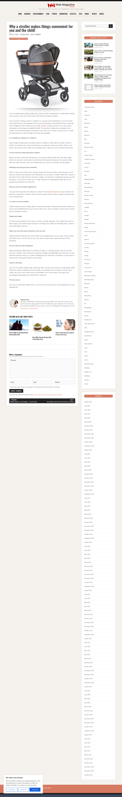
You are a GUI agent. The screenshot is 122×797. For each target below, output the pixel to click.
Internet (86, 239)
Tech (80, 14)
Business (27, 14)
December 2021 (89, 622)
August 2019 (88, 735)
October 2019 (88, 726)
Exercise (86, 191)
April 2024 (87, 510)
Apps (85, 111)
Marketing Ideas (89, 279)
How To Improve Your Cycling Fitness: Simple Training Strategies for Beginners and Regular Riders (103, 77)
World (101, 14)
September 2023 (89, 538)
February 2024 (88, 518)
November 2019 (89, 722)
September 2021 (89, 634)
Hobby (86, 227)
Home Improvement (90, 231)
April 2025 (87, 466)
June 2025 (87, 458)
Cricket (86, 167)
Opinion (86, 299)
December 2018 (89, 767)
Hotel (85, 235)
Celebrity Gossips (89, 159)
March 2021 (87, 658)
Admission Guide (89, 107)
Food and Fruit (88, 203)
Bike (85, 139)
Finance (86, 199)
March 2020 (87, 706)
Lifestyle (73, 14)
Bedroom (87, 135)
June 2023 (87, 550)
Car (85, 151)
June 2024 (87, 502)
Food (47, 14)
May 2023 (87, 554)
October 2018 (88, 775)
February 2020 (88, 710)
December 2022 (89, 574)
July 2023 (87, 546)
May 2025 (87, 462)
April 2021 (87, 654)
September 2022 (89, 586)
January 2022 (88, 618)
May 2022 (87, 602)
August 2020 (88, 686)
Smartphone (87, 335)
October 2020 (88, 678)
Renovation (63, 14)
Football (86, 207)
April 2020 (87, 702)
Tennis (86, 356)
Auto (85, 119)
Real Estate (87, 311)
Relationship (87, 319)
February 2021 (88, 662)
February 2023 (88, 566)
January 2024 (88, 522)
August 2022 (88, 590)
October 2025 (88, 442)
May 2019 (87, 747)
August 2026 (88, 402)
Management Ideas (90, 275)
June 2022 (87, 598)
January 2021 (88, 666)
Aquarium (87, 115)
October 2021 (88, 630)
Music (86, 291)
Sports (94, 14)
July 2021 (87, 642)
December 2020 (89, 670)
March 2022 (87, 610)
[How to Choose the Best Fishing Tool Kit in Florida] (88, 45)
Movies (86, 287)
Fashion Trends (88, 195)
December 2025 (89, 434)
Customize (11, 789)
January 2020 (88, 714)
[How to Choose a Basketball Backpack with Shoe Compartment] (88, 58)
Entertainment (38, 14)
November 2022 (89, 578)
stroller (43, 126)
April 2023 (87, 558)
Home (20, 14)
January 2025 (88, 478)
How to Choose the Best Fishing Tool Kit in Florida (101, 44)
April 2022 (87, 606)
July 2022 (87, 594)
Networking (87, 295)
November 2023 (89, 530)
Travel (87, 14)
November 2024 (89, 486)
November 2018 (89, 771)
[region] (23, 784)
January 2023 (88, 570)
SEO (85, 327)
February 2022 (88, 614)
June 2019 (87, 743)
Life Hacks (87, 259)
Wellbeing (87, 376)
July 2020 (87, 690)
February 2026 (88, 426)
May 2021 (87, 650)
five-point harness (52, 192)
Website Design (89, 364)
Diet (85, 175)
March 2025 (87, 470)
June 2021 (87, 646)
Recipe (86, 315)
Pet (85, 303)
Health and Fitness (89, 223)
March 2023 (87, 562)
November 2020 (89, 674)
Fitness (54, 14)
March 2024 (87, 514)
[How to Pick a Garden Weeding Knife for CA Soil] (88, 52)
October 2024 (88, 490)
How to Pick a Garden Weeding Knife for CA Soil (103, 51)
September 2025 (89, 446)
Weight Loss (88, 372)
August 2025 (88, 450)
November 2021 (89, 626)
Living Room (88, 267)
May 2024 (87, 506)
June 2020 (87, 694)
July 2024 (87, 498)
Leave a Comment (35, 34)
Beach (86, 127)
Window (86, 380)
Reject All (23, 789)
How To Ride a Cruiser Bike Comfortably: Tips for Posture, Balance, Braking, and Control (103, 68)
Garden (86, 219)
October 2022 (88, 582)
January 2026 (88, 430)
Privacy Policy (47, 788)
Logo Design (88, 271)
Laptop (86, 255)
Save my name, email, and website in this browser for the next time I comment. (35, 387)
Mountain (87, 283)
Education (87, 183)
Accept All (35, 789)
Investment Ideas (89, 243)
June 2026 (87, 410)
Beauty (86, 131)
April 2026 (87, 418)
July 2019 (87, 739)
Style (85, 348)
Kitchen (86, 251)
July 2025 (87, 454)
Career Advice (88, 155)
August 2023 (88, 542)
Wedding (86, 368)
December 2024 (89, 482)
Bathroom (87, 123)
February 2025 (88, 474)
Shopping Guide (89, 331)
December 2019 (89, 718)
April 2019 (87, 751)
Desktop (86, 171)
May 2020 (87, 698)
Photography (88, 307)
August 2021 (88, 638)
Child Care (14, 38)
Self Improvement (89, 323)
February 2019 (88, 759)
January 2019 (88, 763)
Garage (86, 215)
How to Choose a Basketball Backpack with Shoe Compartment (102, 59)
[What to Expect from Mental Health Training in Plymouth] (88, 87)
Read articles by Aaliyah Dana (29, 308)
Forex (86, 211)
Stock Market (88, 343)
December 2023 (89, 526)
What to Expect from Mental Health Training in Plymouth (102, 85)
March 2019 (87, 755)
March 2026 (87, 422)
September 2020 (89, 682)
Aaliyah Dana (24, 34)
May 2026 (87, 414)
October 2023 (88, 534)
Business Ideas (88, 147)
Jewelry (86, 247)
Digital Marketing (89, 179)
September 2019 (89, 731)
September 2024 (89, 494)
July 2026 (87, 406)
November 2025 (89, 438)
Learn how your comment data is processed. (48, 394)
